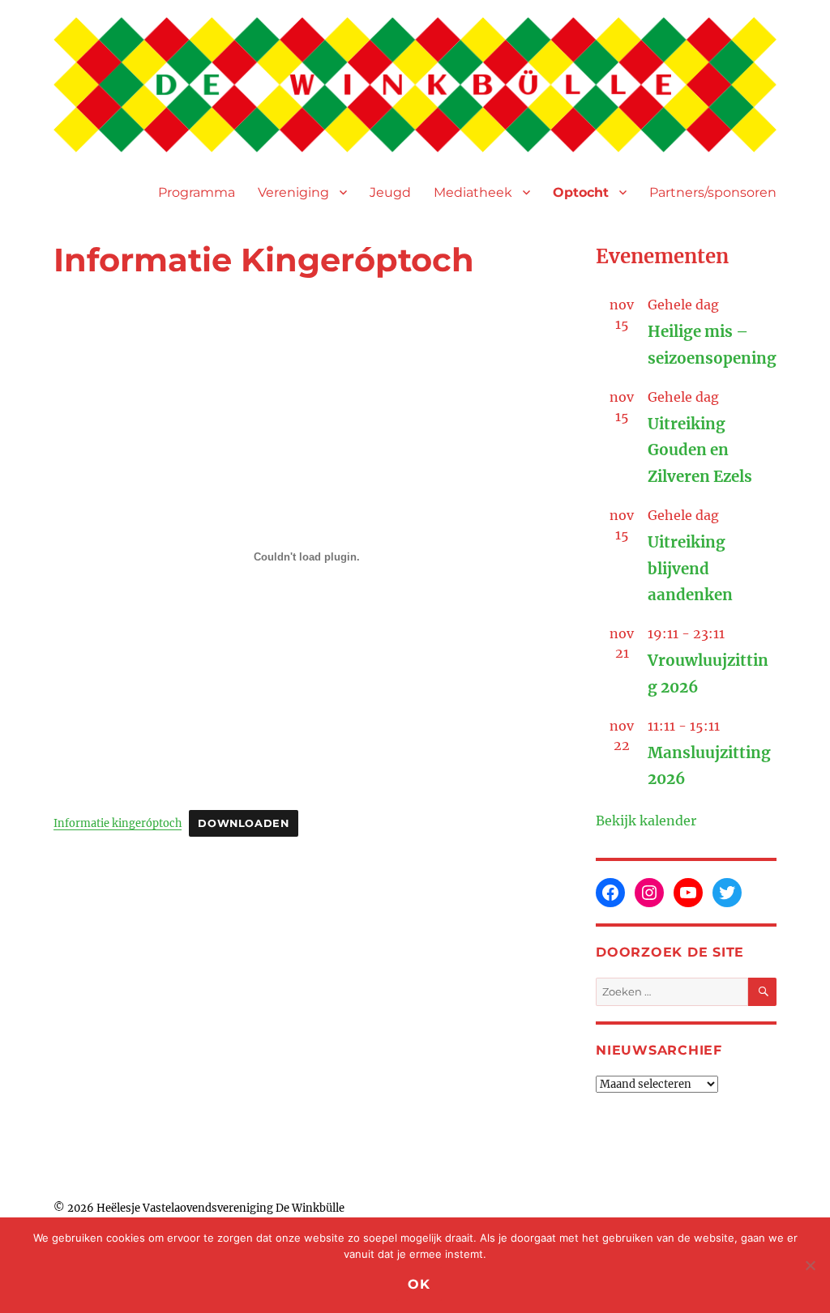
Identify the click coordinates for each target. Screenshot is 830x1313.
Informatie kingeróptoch (117, 822)
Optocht (581, 192)
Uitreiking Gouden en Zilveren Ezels (700, 451)
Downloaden (243, 823)
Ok (419, 1284)
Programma (196, 192)
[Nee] (810, 1265)
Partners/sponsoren (713, 192)
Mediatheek (473, 192)
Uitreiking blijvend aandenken (690, 569)
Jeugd (390, 192)
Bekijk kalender (646, 820)
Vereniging (293, 192)
